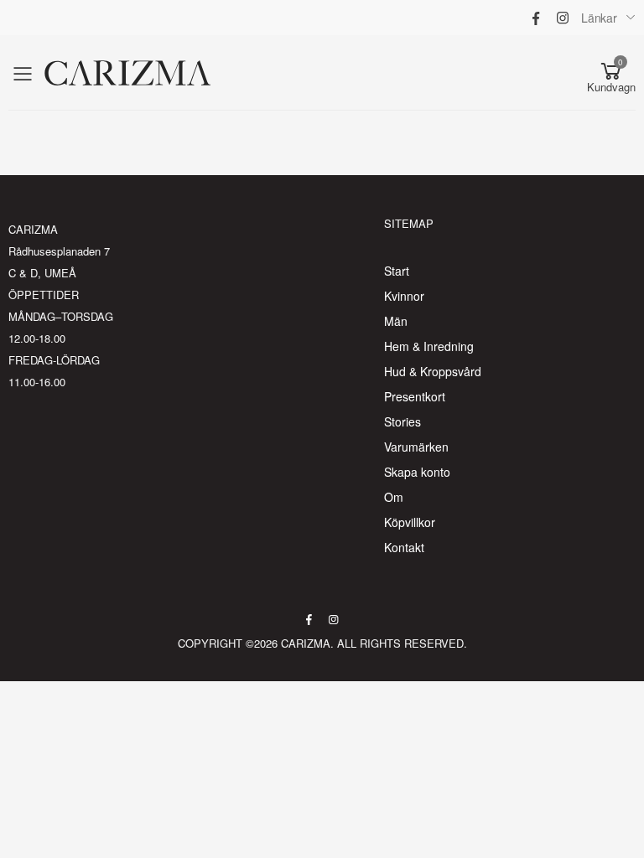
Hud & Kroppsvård (432, 371)
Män (396, 321)
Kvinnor (404, 295)
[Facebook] (535, 17)
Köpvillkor (409, 522)
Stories (402, 421)
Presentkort (414, 396)
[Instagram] (562, 17)
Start (396, 270)
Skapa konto (417, 471)
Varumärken (416, 446)
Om (393, 496)
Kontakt (404, 547)
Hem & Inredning (429, 346)
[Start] (127, 72)
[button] (611, 73)
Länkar (599, 17)
